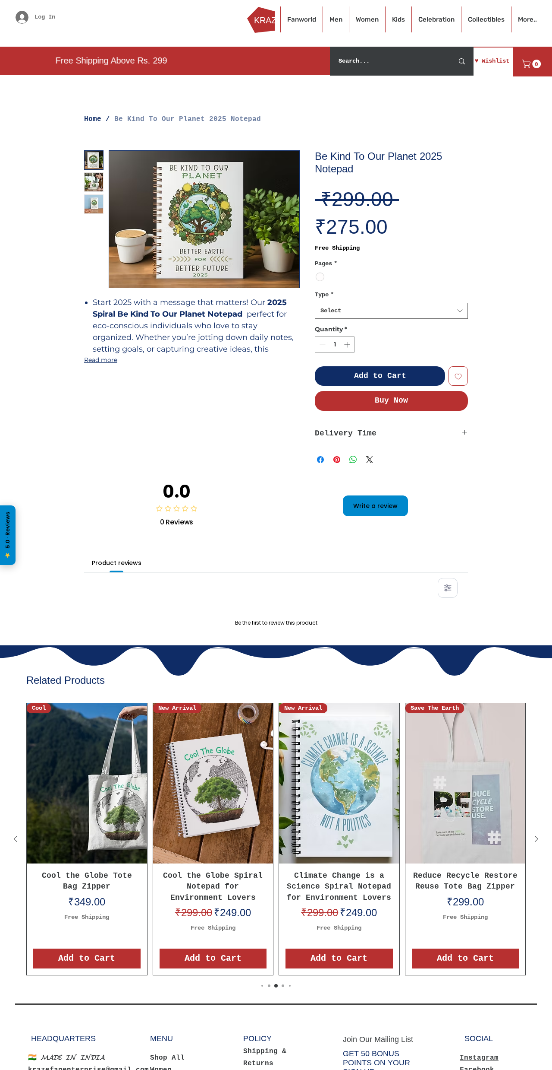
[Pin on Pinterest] (337, 459)
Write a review (375, 506)
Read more (100, 360)
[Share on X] (369, 459)
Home (92, 119)
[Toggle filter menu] (448, 588)
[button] (532, 64)
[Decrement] (321, 344)
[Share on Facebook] (320, 459)
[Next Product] (536, 950)
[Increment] (347, 344)
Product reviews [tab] (116, 563)
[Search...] (462, 61)
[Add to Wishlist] (458, 376)
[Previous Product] (15, 950)
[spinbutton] (334, 344)
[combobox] (391, 311)
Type (324, 294)
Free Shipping (337, 247)
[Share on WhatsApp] (353, 459)
